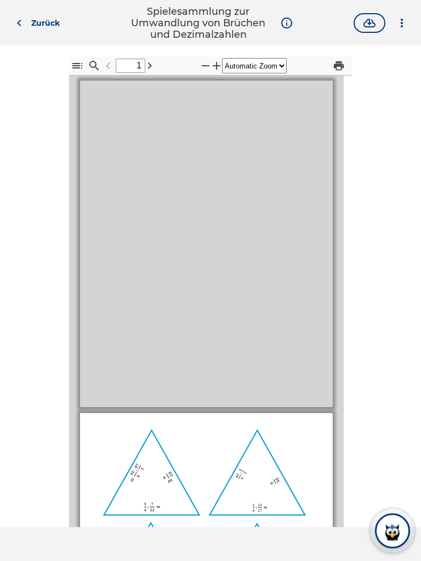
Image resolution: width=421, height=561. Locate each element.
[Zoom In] (216, 65)
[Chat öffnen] (392, 530)
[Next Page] (149, 65)
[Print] (338, 65)
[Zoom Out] (205, 65)
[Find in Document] (94, 65)
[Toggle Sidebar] (77, 65)
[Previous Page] (108, 65)
